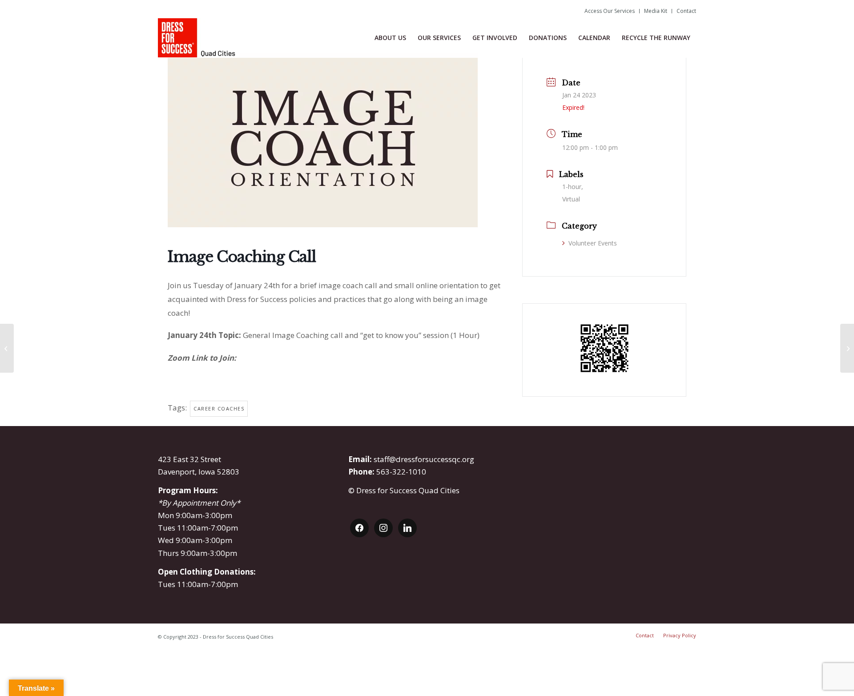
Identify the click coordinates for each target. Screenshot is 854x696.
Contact (686, 11)
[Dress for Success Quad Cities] (198, 37)
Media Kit (655, 11)
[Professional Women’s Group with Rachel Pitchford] (7, 348)
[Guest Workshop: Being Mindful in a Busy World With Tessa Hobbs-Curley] (847, 348)
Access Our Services (609, 11)
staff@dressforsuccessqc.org (424, 459)
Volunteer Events (592, 243)
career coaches (218, 408)
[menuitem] (610, 11)
